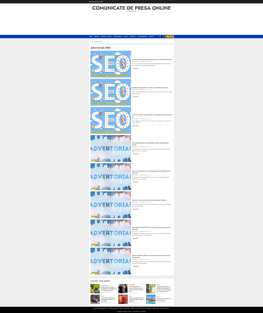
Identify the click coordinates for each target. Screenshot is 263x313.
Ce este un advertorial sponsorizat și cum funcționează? (152, 59)
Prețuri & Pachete (164, 308)
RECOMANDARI (132, 284)
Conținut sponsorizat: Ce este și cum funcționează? (150, 88)
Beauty (126, 36)
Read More (135, 68)
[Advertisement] (131, 22)
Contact (151, 36)
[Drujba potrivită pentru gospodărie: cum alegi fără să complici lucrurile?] (95, 288)
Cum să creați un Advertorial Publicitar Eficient (149, 200)
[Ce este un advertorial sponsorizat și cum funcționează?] (110, 64)
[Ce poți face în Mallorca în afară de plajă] (150, 299)
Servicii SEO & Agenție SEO (100, 308)
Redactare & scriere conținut (152, 308)
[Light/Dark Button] (160, 36)
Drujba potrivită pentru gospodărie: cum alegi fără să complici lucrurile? (108, 288)
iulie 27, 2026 (160, 293)
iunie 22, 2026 (133, 302)
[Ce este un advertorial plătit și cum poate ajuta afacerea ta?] (110, 120)
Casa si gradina (142, 36)
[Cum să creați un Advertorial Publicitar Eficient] (110, 204)
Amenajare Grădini (105, 285)
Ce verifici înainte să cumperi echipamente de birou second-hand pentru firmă (136, 289)
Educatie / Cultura (106, 36)
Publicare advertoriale (125, 308)
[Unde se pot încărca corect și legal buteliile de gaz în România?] (123, 299)
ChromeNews (136, 311)
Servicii (96, 36)
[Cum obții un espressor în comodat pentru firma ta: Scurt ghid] (95, 299)
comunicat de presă (111, 75)
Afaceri (158, 284)
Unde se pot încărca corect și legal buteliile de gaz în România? (136, 299)
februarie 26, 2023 (145, 61)
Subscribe (170, 36)
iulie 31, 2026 (132, 293)
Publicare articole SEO (113, 308)
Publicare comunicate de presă (138, 308)
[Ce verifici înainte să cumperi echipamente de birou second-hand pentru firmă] (123, 288)
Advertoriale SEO (102, 75)
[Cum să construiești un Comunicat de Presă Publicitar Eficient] (110, 176)
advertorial (136, 61)
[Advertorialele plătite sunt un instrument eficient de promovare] (110, 261)
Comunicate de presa (121, 75)
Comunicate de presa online (131, 8)
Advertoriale (117, 36)
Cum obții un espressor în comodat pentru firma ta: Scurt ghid (108, 299)
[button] (164, 36)
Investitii (132, 36)
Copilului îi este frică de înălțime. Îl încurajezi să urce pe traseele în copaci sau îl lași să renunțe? (163, 289)
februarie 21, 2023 (145, 146)
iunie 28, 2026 (105, 302)
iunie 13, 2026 (161, 302)
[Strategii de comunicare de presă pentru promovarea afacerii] (110, 233)
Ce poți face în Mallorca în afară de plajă (163, 299)
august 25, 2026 (105, 292)
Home (90, 36)
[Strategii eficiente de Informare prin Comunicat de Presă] (110, 148)
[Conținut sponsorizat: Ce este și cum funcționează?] (110, 92)
